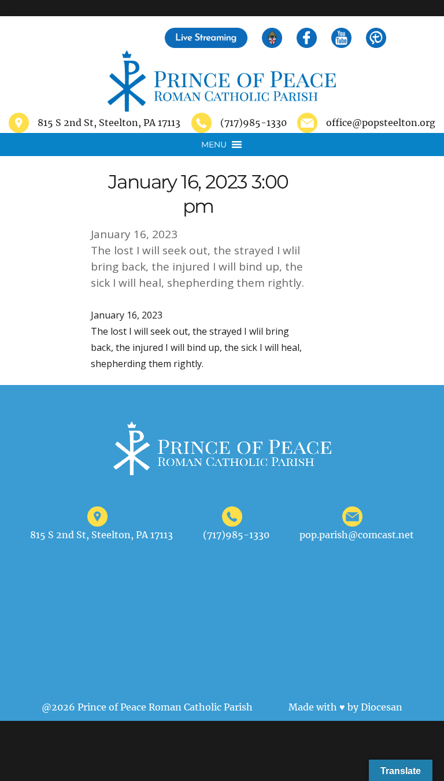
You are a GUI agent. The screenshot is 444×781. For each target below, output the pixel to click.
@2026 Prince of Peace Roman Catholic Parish (147, 707)
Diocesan (381, 707)
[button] (214, 144)
